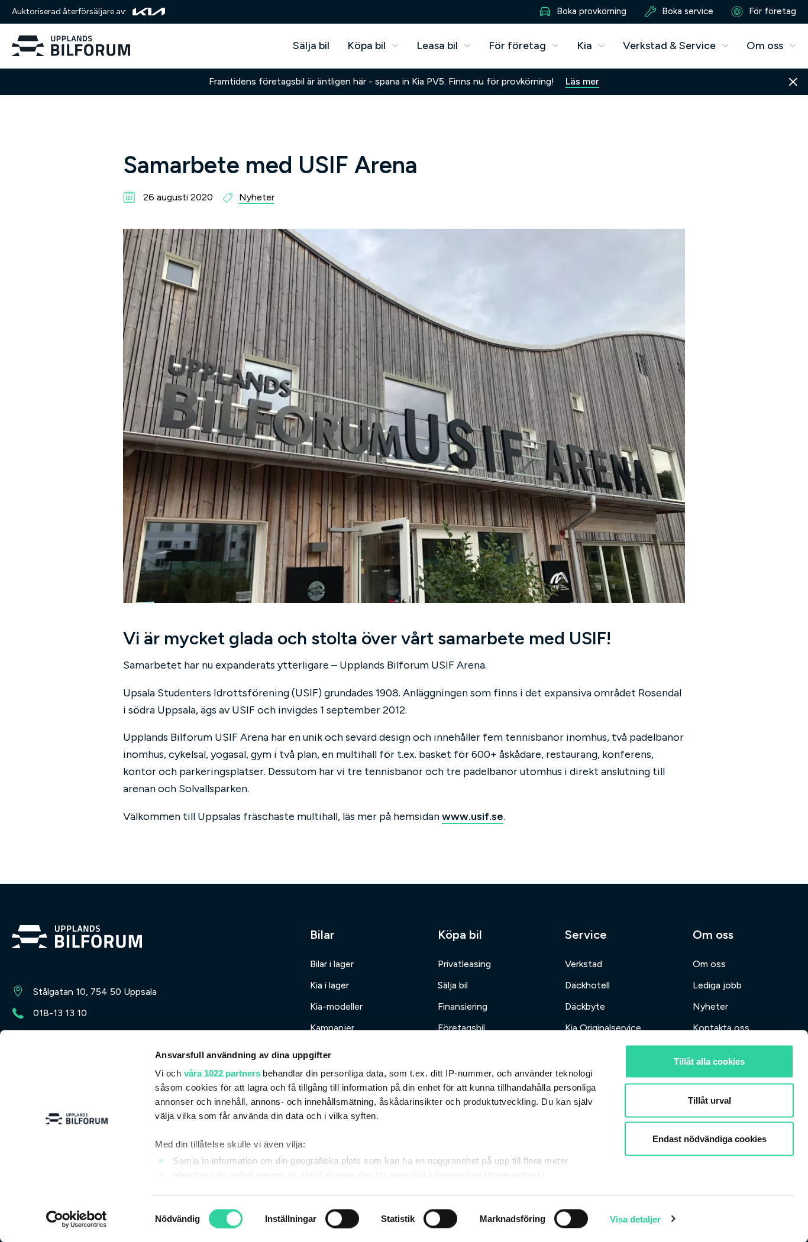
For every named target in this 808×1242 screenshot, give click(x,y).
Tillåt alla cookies (709, 1061)
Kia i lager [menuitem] (329, 985)
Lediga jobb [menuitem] (717, 985)
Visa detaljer (635, 1219)
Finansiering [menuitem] (462, 1006)
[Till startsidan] (77, 938)
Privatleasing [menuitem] (464, 963)
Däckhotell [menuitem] (587, 985)
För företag (772, 11)
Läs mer (582, 81)
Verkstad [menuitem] (583, 963)
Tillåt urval (709, 1100)
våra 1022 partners (222, 1073)
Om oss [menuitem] (709, 963)
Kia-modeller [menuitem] (336, 1006)
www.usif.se (472, 816)
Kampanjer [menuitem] (332, 1027)
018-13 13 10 (60, 1013)
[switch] (342, 1218)
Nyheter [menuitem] (710, 1006)
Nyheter (256, 197)
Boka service (687, 11)
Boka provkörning (591, 11)
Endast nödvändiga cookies (709, 1139)
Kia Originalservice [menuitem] (603, 1027)
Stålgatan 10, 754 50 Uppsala (95, 991)
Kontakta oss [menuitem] (721, 1027)
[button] (373, 46)
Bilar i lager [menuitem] (332, 963)
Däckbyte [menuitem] (585, 1006)
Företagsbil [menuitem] (461, 1027)
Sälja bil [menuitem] (311, 45)
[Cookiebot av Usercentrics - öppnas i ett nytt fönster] (76, 1219)
